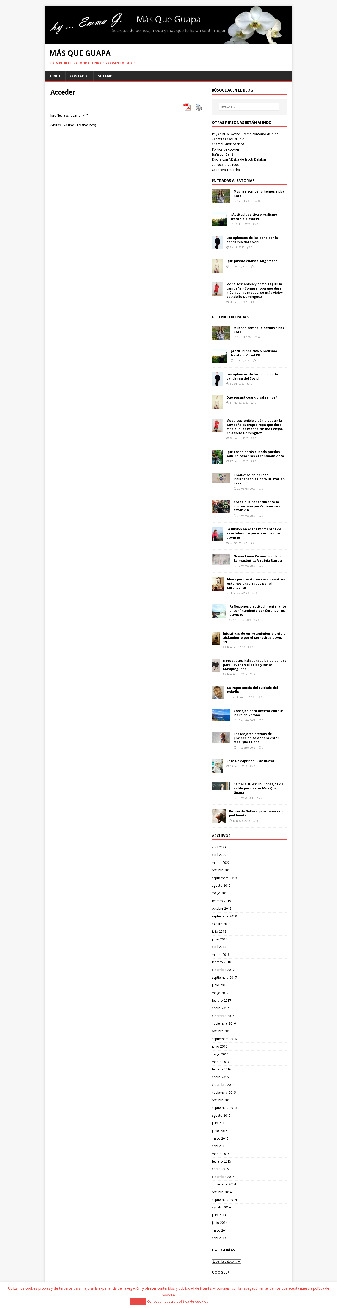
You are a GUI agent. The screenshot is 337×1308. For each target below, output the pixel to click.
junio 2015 (219, 1131)
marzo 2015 (221, 1153)
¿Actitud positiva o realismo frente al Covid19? (254, 216)
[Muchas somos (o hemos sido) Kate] (221, 200)
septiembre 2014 (224, 1199)
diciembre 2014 (223, 1176)
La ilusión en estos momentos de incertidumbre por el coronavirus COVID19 (253, 533)
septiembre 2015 (224, 1107)
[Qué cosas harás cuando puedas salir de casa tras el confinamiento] (217, 461)
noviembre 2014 (224, 1184)
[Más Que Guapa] (168, 41)
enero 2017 (220, 1008)
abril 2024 (219, 847)
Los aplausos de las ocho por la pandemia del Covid (252, 239)
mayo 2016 (220, 1054)
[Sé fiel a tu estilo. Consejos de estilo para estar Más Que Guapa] (221, 787)
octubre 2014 (222, 1192)
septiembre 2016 (224, 1039)
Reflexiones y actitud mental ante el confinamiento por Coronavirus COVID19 (257, 610)
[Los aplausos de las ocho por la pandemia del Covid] (217, 247)
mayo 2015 (220, 1138)
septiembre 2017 (224, 977)
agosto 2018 (221, 924)
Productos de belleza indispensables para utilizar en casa (259, 479)
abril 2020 (219, 854)
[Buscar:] (249, 107)
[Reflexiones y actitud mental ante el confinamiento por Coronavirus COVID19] (219, 615)
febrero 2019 (221, 901)
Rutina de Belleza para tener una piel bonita (256, 813)
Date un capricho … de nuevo (250, 761)
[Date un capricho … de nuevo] (217, 770)
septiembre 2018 (224, 916)
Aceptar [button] (138, 1302)
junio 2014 (219, 1222)
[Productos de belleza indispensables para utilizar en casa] (221, 480)
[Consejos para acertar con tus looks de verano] (221, 718)
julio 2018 (219, 931)
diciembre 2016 (223, 1016)
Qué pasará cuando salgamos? (251, 261)
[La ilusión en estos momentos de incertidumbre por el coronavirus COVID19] (217, 538)
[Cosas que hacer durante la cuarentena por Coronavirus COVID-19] (221, 510)
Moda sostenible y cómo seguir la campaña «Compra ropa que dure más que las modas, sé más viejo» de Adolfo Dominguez (254, 290)
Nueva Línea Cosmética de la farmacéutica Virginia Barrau (258, 558)
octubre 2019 (222, 870)
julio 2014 (219, 1215)
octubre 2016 (222, 1031)
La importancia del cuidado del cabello (252, 689)
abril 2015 (219, 1146)
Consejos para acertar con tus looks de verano (259, 713)
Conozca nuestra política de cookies (177, 1301)
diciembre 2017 (223, 969)
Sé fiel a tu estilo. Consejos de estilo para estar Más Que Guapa (258, 788)
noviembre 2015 (224, 1092)
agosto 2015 (221, 1115)
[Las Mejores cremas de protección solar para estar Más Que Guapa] (221, 740)
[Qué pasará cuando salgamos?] (217, 270)
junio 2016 (219, 1046)
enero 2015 (220, 1169)
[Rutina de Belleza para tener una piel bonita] (219, 820)
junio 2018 (219, 939)
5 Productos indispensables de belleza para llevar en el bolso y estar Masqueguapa (254, 664)
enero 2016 (220, 1077)
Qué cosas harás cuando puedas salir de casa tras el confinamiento (255, 454)
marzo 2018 (221, 954)
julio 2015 (219, 1123)
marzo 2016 (221, 1061)
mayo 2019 (220, 893)
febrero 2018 (221, 962)
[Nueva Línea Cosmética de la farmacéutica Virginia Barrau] (221, 562)
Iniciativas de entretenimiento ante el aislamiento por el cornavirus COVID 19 (254, 637)
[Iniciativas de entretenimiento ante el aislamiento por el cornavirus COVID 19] (216, 642)
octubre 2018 (222, 908)
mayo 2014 (220, 1230)
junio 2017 (219, 985)
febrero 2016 (221, 1069)
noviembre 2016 (224, 1023)
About (55, 76)
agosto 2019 (221, 885)
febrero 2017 (221, 1000)
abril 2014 (219, 1238)
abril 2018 (219, 947)
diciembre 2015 (223, 1084)
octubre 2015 (222, 1100)
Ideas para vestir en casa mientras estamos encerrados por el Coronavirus (256, 583)
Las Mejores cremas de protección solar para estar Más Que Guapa (256, 738)
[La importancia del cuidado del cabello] (218, 697)
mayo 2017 (220, 993)
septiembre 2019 (224, 878)
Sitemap (105, 76)
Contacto (79, 76)
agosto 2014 (221, 1207)
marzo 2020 (221, 862)
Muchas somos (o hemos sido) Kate (259, 193)
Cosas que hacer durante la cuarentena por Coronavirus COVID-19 (257, 506)
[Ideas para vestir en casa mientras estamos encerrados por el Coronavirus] (218, 588)
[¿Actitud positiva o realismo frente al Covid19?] (219, 223)
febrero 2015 (221, 1161)
